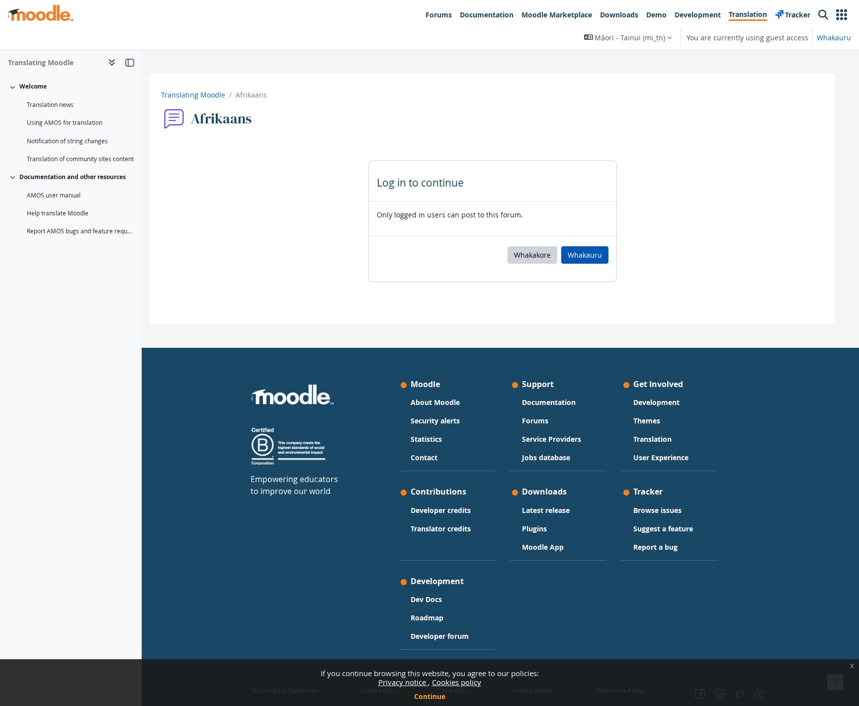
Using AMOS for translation (64, 122)
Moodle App (543, 547)
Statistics (426, 439)
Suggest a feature (663, 528)
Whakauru (834, 37)
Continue (429, 696)
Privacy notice (403, 682)
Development (656, 402)
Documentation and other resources (72, 177)
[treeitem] (70, 123)
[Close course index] (130, 62)
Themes (646, 420)
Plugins (534, 528)
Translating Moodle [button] (41, 62)
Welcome (33, 86)
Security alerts (435, 420)
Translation (652, 439)
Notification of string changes (67, 141)
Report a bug (655, 547)
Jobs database (546, 457)
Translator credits (441, 528)
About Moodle (435, 402)
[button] (841, 15)
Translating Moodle (193, 95)
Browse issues (657, 510)
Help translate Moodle (57, 213)
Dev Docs (426, 599)
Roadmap (427, 617)
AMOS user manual (54, 195)
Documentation (549, 402)
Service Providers (551, 439)
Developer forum (440, 636)
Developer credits (441, 510)
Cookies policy (456, 682)
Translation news (50, 105)
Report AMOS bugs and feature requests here (80, 231)
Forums (535, 420)
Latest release (546, 510)
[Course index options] (112, 62)
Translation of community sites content (80, 159)
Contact (424, 457)
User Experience (660, 457)
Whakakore (532, 255)
